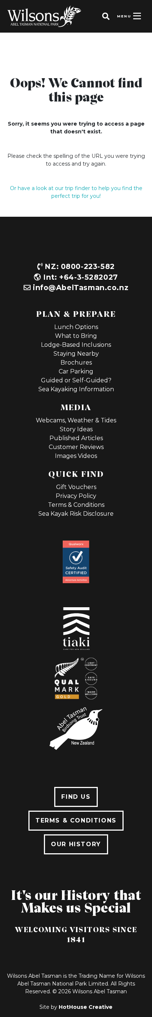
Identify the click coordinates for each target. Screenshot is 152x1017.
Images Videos (76, 455)
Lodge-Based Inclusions (76, 344)
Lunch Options (76, 326)
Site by (76, 1007)
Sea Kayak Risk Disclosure (76, 513)
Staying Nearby (76, 353)
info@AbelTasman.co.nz (80, 287)
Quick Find (76, 473)
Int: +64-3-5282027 (79, 277)
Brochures (76, 362)
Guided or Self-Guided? (76, 380)
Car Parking (76, 371)
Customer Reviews (76, 447)
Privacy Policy (76, 495)
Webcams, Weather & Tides (76, 420)
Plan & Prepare (76, 313)
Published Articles (76, 438)
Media (76, 406)
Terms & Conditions (76, 504)
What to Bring (76, 335)
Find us (75, 796)
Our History (76, 844)
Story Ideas (76, 429)
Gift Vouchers (76, 487)
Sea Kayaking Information (76, 389)
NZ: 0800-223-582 (78, 266)
